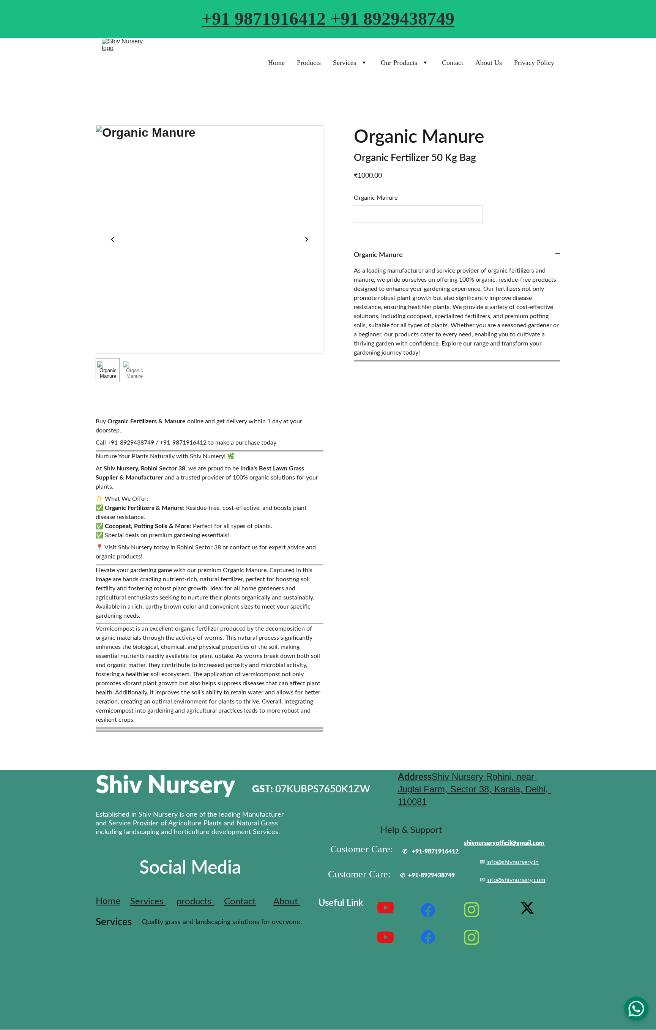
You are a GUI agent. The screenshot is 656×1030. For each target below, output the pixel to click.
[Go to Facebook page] (428, 910)
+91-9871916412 (435, 852)
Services (344, 62)
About (286, 901)
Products (309, 62)
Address (415, 777)
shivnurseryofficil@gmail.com (504, 843)
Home (276, 62)
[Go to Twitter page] (527, 908)
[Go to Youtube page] (385, 937)
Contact (452, 62)
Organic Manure (375, 198)
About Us (488, 62)
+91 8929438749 (392, 18)
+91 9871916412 (266, 18)
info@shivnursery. (510, 880)
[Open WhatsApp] (636, 1009)
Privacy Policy (534, 62)
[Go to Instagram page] (471, 909)
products (195, 901)
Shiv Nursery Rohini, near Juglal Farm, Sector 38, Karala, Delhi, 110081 (474, 789)
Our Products (399, 62)
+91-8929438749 (431, 875)
